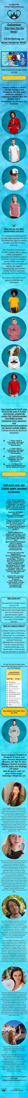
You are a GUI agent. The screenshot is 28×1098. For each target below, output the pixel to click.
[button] (26, 1090)
